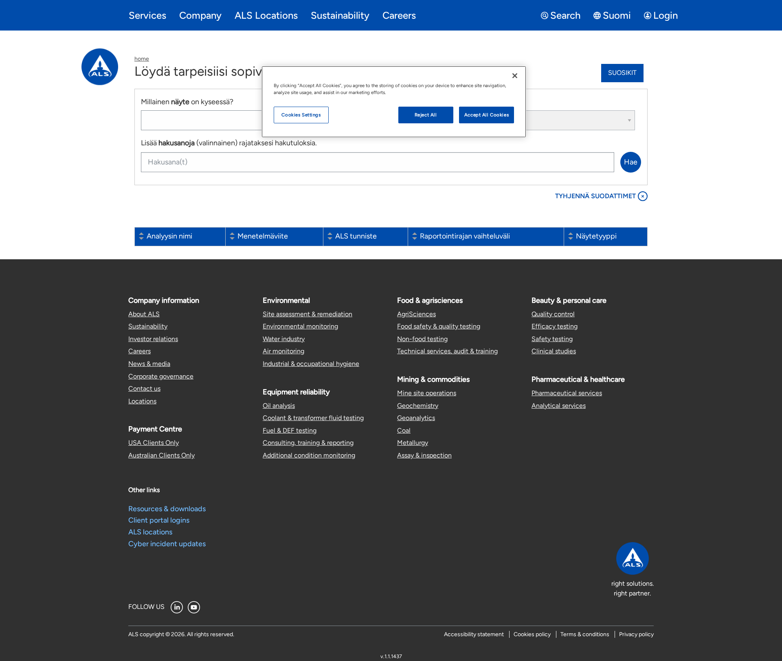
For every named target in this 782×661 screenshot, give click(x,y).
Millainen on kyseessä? (187, 101)
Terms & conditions (584, 634)
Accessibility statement (474, 634)
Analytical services (559, 405)
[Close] (515, 76)
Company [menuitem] (200, 15)
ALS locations (150, 531)
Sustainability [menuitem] (340, 15)
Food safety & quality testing (438, 326)
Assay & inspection (424, 455)
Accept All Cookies (486, 115)
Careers (139, 351)
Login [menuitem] (665, 15)
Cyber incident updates (167, 543)
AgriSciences (416, 314)
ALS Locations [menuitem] (266, 15)
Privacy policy (636, 634)
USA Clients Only (153, 443)
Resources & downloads (167, 508)
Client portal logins (158, 520)
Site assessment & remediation (307, 314)
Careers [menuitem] (399, 15)
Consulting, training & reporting (308, 443)
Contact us (144, 388)
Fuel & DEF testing (289, 430)
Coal (404, 430)
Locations (142, 401)
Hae (630, 162)
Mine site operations (426, 393)
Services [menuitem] (147, 15)
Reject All (426, 115)
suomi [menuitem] (617, 15)
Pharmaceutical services (567, 393)
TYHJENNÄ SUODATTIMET (600, 196)
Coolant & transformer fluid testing (313, 418)
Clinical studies (554, 351)
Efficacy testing (555, 326)
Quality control (553, 314)
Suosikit (622, 73)
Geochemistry (417, 405)
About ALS (144, 314)
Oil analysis (279, 405)
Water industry (284, 339)
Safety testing (552, 339)
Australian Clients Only (161, 455)
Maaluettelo (493, 101)
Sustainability (147, 326)
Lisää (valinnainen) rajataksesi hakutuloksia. (229, 142)
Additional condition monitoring (309, 455)
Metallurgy (412, 443)
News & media (149, 364)
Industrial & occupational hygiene (311, 364)
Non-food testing (422, 339)
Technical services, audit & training (447, 351)
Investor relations (153, 339)
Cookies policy (532, 634)
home (141, 58)
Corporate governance (160, 376)
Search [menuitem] (565, 15)
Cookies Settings (301, 115)
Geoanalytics (416, 418)
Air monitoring (283, 351)
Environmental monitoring (300, 326)
